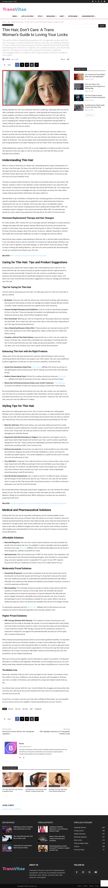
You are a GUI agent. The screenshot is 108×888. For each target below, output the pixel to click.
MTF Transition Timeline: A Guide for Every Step (28, 256)
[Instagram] (98, 1)
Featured (10, 709)
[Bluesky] (93, 1)
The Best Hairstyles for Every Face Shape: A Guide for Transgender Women (38, 503)
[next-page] (7, 796)
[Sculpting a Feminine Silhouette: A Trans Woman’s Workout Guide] (43, 829)
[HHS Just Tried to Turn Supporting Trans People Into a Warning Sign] (79, 86)
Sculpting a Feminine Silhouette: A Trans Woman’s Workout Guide (58, 829)
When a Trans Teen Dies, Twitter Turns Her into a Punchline (57, 838)
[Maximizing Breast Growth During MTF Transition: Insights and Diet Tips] (43, 848)
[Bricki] (3, 59)
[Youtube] (104, 1)
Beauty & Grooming (17, 22)
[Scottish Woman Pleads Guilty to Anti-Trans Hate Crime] (79, 107)
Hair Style (25, 709)
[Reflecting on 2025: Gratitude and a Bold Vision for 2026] (7, 829)
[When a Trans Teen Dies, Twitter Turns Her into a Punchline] (43, 838)
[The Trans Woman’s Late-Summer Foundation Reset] (12, 779)
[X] (22, 65)
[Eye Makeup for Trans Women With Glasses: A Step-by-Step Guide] (36, 779)
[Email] (27, 65)
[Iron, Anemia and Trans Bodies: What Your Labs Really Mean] (79, 77)
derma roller (32, 607)
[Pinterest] (20, 757)
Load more (89, 115)
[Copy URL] (36, 65)
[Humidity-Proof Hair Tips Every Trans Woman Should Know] (59, 779)
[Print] (32, 65)
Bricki (8, 59)
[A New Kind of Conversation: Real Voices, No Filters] (7, 848)
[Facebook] (95, 1)
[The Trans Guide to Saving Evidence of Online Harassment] (79, 97)
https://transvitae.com (25, 746)
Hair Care (17, 709)
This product (37, 367)
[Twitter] (101, 1)
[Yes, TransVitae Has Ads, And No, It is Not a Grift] (7, 838)
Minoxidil (23, 548)
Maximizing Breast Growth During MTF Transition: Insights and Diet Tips (59, 848)
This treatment (59, 383)
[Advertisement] (51, 9)
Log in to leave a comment (11, 809)
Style (8, 22)
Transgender (38, 709)
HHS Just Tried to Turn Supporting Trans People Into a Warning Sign (95, 86)
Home (4, 22)
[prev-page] (3, 796)
